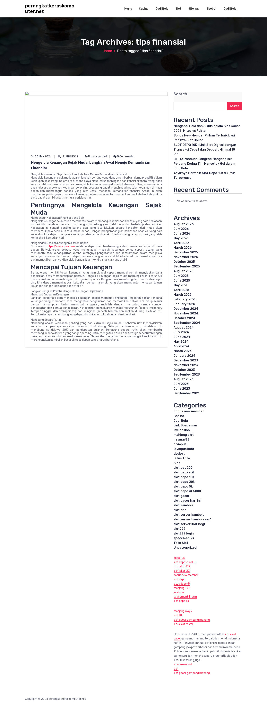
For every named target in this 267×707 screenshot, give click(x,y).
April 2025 (181, 290)
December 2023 (186, 360)
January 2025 (184, 304)
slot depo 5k (183, 486)
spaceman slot (183, 664)
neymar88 (182, 439)
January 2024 (184, 356)
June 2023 (182, 388)
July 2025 (181, 276)
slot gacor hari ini (187, 500)
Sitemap (194, 8)
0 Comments (125, 156)
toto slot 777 (182, 566)
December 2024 (186, 309)
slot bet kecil (184, 472)
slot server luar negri (190, 524)
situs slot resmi (183, 624)
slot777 (179, 529)
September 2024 (187, 323)
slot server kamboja (189, 514)
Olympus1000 (184, 449)
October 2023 (184, 370)
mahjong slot (184, 435)
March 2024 (183, 351)
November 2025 (186, 257)
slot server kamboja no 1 (192, 519)
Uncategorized (97, 156)
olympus (180, 444)
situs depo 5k (182, 583)
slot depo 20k (184, 482)
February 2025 (185, 299)
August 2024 (184, 327)
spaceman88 (184, 538)
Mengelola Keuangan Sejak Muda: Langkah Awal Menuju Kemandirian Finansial (90, 165)
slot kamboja (184, 505)
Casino (144, 8)
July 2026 (181, 229)
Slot (178, 8)
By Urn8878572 (68, 156)
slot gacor (181, 496)
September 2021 (186, 393)
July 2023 (181, 384)
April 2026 (181, 243)
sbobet (179, 453)
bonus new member (189, 411)
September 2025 (187, 266)
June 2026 (182, 233)
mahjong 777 (182, 588)
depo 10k (179, 558)
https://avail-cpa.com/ (60, 246)
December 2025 (186, 252)
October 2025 (184, 262)
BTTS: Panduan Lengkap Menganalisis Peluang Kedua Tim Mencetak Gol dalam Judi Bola (204, 163)
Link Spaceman (185, 425)
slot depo (179, 579)
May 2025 (181, 285)
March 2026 (183, 247)
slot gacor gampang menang (192, 619)
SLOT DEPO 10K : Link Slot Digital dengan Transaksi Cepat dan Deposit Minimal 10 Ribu (205, 149)
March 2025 (183, 294)
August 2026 (184, 224)
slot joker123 (182, 570)
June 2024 (182, 337)
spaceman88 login (185, 596)
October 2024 (184, 318)
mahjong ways (183, 611)
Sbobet (212, 8)
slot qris (180, 510)
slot (176, 668)
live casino (182, 430)
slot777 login (184, 533)
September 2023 (187, 374)
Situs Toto (182, 458)
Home (128, 8)
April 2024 (181, 346)
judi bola (179, 592)
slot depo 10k (184, 477)
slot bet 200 (183, 468)
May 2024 (181, 341)
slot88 (178, 615)
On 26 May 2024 (41, 156)
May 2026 (181, 238)
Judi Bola (162, 8)
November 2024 (186, 313)
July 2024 (181, 332)
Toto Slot (181, 543)
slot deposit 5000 (187, 491)
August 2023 (184, 379)
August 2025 (184, 271)
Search (180, 94)
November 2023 (186, 365)
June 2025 (182, 280)
